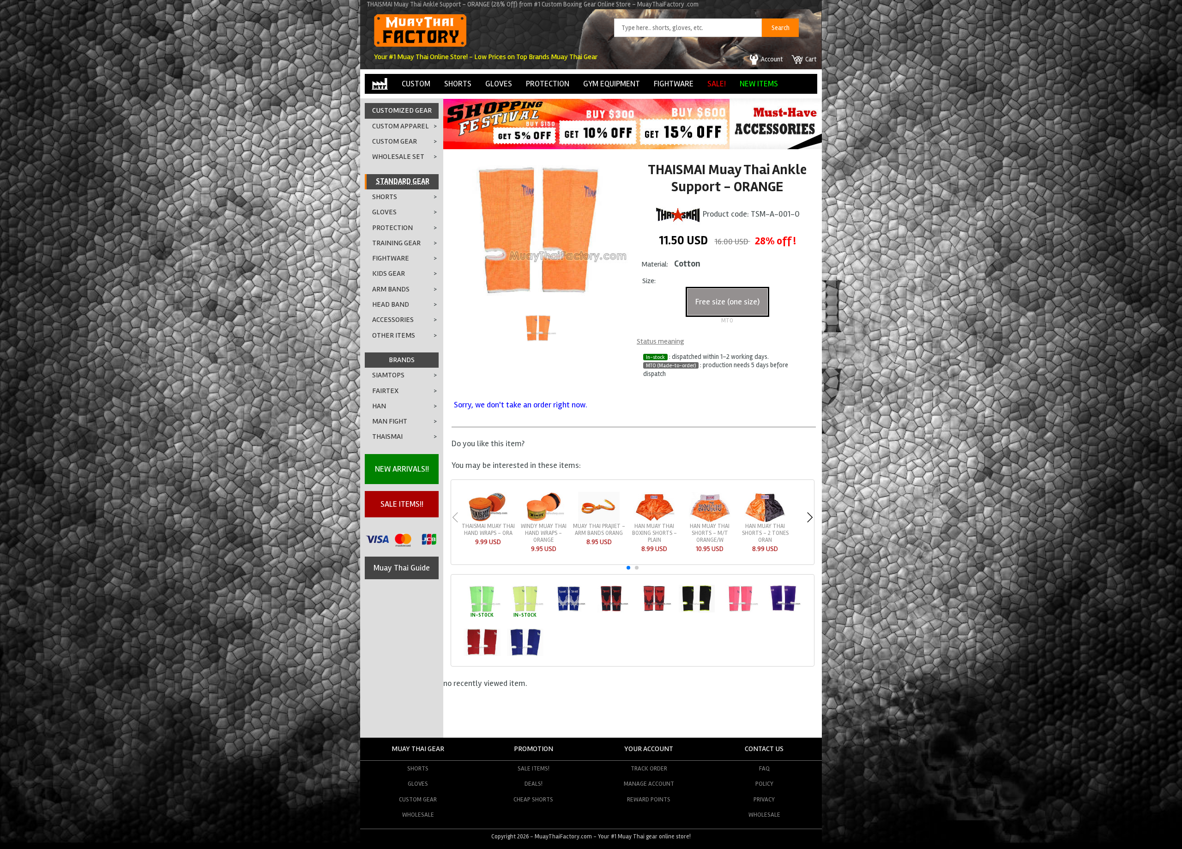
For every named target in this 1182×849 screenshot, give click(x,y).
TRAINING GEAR (396, 243)
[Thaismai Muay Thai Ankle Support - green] (482, 611)
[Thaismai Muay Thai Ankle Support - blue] (568, 611)
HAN (379, 406)
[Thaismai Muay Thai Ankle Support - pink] (740, 611)
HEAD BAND (390, 304)
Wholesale (418, 815)
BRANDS (402, 359)
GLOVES (498, 84)
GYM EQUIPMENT (611, 84)
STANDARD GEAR (402, 181)
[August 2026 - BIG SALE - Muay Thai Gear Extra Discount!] (586, 146)
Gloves (418, 784)
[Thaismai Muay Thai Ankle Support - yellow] (525, 611)
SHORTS (457, 84)
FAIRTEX (385, 390)
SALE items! (533, 768)
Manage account (649, 784)
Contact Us (764, 748)
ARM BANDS (391, 289)
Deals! (534, 784)
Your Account (648, 748)
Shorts (417, 768)
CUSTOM (416, 84)
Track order (649, 768)
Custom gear (418, 799)
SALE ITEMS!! (401, 504)
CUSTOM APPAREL (400, 126)
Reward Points (648, 799)
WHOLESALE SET (398, 156)
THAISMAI (387, 436)
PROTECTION (547, 84)
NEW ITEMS (759, 84)
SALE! (716, 84)
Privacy (764, 799)
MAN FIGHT (389, 421)
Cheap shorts (533, 799)
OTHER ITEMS (393, 335)
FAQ (764, 768)
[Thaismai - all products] (678, 213)
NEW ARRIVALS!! (402, 469)
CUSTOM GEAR (394, 141)
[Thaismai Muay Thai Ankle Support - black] (611, 611)
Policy (764, 784)
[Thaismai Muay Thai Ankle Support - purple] (783, 611)
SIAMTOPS (388, 375)
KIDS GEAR (388, 273)
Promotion (533, 748)
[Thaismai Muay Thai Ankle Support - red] (654, 611)
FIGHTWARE (674, 84)
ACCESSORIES (393, 319)
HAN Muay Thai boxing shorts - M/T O (488, 533)
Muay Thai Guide (402, 568)
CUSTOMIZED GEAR (402, 110)
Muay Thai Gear (418, 748)
